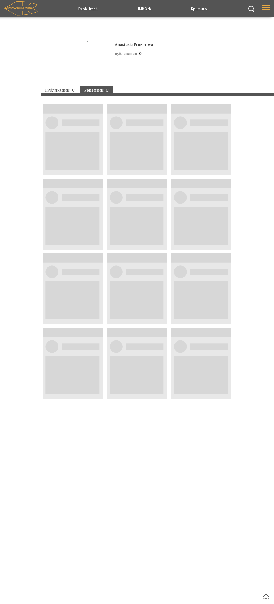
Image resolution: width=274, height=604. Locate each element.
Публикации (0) (60, 90)
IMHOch (144, 9)
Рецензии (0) (96, 90)
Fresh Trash (88, 9)
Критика (199, 9)
